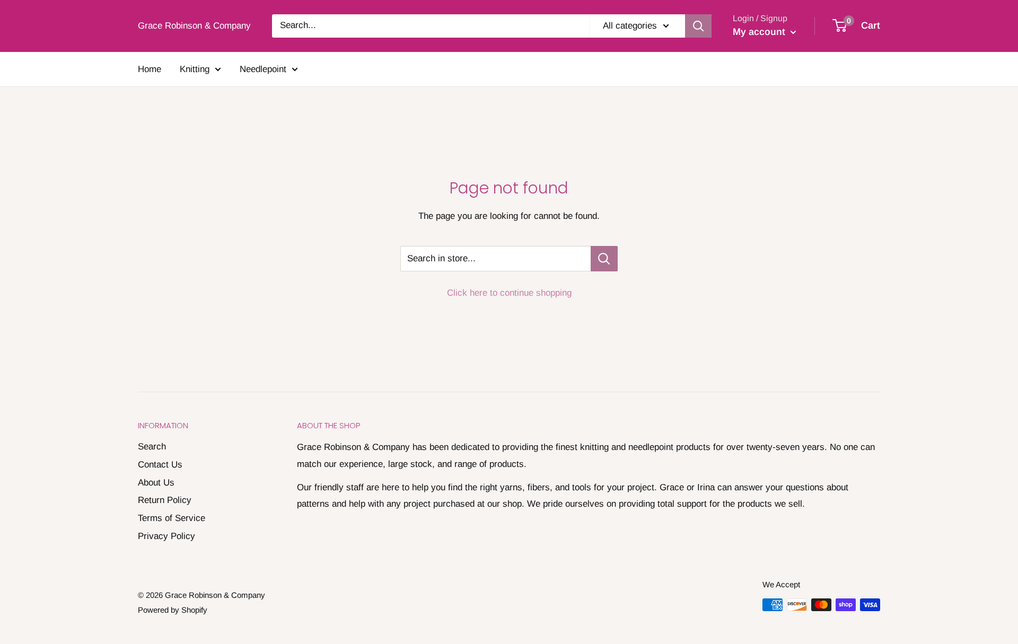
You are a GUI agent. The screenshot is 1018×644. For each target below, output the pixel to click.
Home (149, 69)
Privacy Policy (166, 536)
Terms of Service (171, 518)
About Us (156, 483)
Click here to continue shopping (509, 293)
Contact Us (160, 465)
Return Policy (164, 500)
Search (152, 447)
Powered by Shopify (172, 609)
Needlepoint (263, 69)
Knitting (194, 69)
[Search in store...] (604, 258)
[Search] (698, 26)
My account (760, 32)
